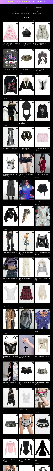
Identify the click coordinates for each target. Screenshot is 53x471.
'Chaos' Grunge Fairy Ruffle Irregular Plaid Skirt (26, 227)
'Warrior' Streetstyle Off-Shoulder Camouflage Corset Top (24, 149)
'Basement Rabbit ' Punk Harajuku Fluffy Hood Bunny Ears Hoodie (42, 44)
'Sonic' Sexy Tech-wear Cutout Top (25, 122)
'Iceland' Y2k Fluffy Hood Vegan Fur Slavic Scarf (10, 330)
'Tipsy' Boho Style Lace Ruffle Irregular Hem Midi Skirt (26, 279)
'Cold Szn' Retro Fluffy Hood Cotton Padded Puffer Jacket (26, 96)
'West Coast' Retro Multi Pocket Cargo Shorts (25, 70)
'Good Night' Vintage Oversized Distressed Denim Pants (10, 253)
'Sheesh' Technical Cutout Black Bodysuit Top (26, 460)
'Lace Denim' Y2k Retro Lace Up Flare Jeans (10, 148)
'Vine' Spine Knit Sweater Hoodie (40, 122)
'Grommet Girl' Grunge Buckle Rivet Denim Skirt (10, 435)
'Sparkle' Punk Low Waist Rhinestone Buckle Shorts (26, 383)
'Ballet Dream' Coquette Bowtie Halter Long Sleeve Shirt (10, 460)
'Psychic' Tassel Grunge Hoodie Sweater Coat (10, 383)
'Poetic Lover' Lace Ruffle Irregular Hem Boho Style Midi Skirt (42, 304)
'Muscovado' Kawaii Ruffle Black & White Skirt (42, 435)
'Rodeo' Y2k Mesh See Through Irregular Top (26, 253)
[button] (4, 7)
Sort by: (33, 20)
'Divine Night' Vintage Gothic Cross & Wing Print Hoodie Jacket (26, 304)
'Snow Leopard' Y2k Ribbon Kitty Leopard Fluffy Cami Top (10, 175)
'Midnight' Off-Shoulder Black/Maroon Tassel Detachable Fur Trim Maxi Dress (10, 122)
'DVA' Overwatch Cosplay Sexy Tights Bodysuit (25, 201)
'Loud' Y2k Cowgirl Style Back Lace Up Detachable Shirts (41, 70)
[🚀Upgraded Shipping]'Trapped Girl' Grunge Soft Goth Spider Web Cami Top (26, 44)
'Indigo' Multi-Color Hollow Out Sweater (42, 330)
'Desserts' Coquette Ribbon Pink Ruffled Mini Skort (42, 149)
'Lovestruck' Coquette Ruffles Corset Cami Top (10, 357)
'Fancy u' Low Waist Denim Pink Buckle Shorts (41, 409)
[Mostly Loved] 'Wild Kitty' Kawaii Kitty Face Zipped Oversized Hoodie (10, 44)
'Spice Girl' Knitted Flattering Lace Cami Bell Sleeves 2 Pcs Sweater (42, 253)
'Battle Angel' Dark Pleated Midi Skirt (9, 200)
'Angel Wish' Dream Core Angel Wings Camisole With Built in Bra (25, 409)
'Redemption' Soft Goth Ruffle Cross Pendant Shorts (41, 201)
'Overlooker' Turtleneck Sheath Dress (41, 174)
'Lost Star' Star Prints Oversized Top (25, 330)
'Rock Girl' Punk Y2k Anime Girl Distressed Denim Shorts (42, 383)
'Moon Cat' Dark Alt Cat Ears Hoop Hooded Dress (42, 460)
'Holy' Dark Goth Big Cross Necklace (25, 356)
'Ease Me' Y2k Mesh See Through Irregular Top (10, 409)
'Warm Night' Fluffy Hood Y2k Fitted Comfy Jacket (42, 279)
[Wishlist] (47, 7)
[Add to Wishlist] (17, 23)
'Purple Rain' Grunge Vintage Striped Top (10, 278)
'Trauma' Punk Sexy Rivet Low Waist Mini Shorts (26, 175)
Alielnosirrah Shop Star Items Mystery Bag (10, 69)
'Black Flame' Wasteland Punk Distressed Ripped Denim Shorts (26, 435)
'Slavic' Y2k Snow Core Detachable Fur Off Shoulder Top (42, 357)
